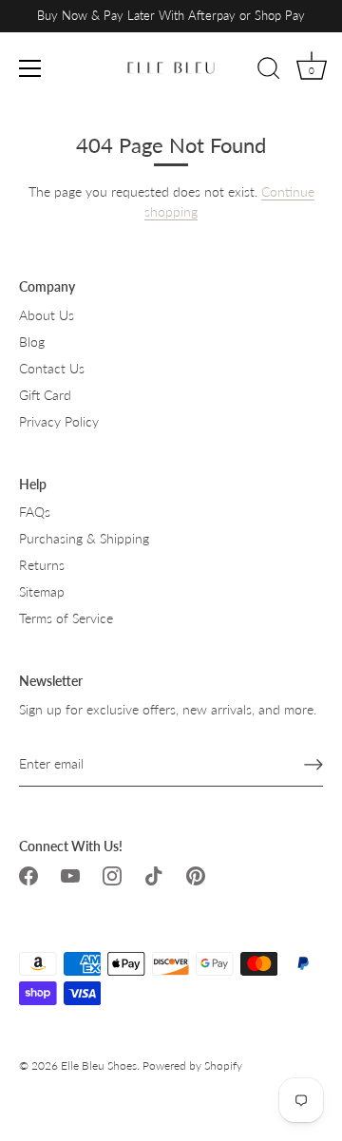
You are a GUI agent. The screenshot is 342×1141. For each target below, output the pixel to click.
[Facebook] (28, 874)
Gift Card (45, 395)
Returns (42, 565)
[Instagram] (112, 874)
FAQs (34, 512)
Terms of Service (66, 618)
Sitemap (42, 591)
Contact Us (52, 368)
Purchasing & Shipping (84, 538)
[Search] (269, 71)
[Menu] (30, 68)
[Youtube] (70, 874)
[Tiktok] (153, 874)
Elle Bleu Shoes (99, 1065)
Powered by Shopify (192, 1065)
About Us (46, 315)
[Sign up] (313, 763)
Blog (32, 341)
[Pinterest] (195, 874)
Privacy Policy (59, 421)
